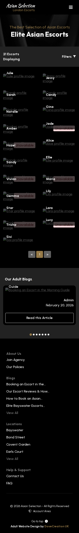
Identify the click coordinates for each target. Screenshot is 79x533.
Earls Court (14, 452)
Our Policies (15, 367)
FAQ (9, 483)
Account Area (42, 511)
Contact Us (15, 476)
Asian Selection (20, 7)
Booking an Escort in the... (26, 384)
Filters (67, 57)
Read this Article (39, 318)
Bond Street (15, 437)
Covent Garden (18, 444)
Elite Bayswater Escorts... (25, 406)
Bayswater (14, 430)
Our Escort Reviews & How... (27, 391)
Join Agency (15, 360)
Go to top (37, 521)
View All (12, 413)
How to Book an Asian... (24, 398)
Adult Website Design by (40, 526)
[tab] (30, 334)
